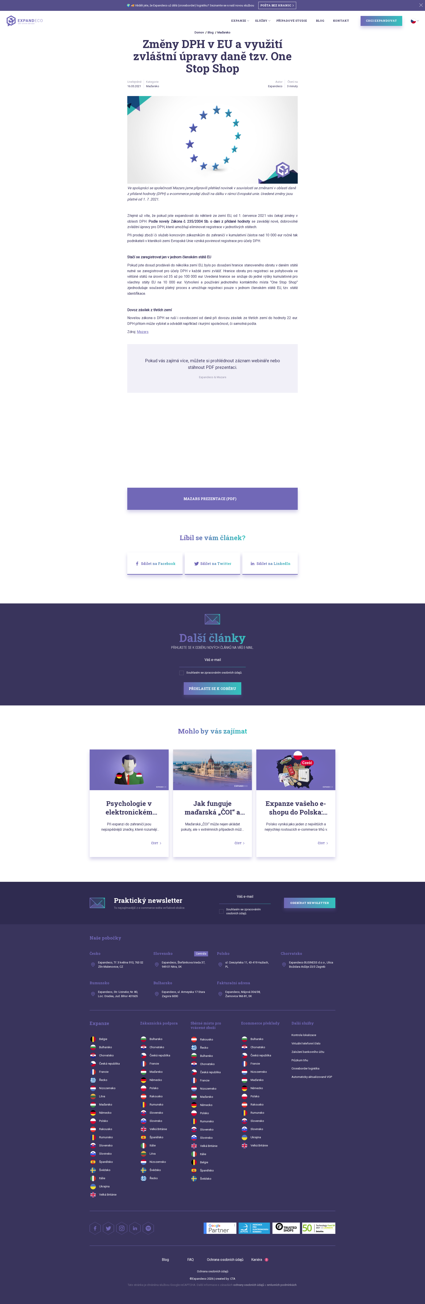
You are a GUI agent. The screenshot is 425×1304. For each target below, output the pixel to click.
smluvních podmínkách (282, 1285)
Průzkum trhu (300, 1060)
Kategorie (152, 81)
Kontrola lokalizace (304, 1035)
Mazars (143, 332)
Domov (199, 32)
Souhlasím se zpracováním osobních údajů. (214, 672)
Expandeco (275, 86)
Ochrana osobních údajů (225, 1260)
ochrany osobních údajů (249, 1285)
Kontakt (341, 21)
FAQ (190, 1260)
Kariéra (259, 1260)
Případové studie (291, 21)
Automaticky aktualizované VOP (312, 1077)
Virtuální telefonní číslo (306, 1043)
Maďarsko (223, 32)
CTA (232, 1278)
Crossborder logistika (305, 1068)
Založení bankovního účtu (308, 1052)
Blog (320, 21)
